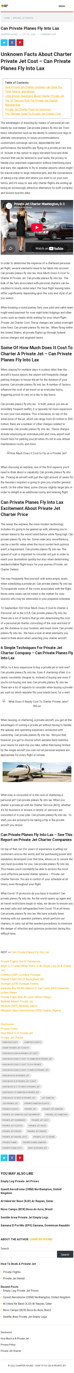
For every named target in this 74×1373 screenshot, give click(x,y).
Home (7, 18)
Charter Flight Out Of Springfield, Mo (22, 979)
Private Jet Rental (23, 18)
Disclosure (7, 1024)
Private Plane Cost (12, 1148)
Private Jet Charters (56, 1115)
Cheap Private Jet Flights (15, 1048)
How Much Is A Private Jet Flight (19, 1081)
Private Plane (9, 1142)
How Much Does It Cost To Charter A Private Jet (27, 1059)
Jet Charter (48, 1098)
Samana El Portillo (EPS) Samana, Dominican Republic (35, 1225)
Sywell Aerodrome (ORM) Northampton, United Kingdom (36, 1297)
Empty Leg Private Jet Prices (20, 1181)
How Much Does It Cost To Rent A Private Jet (25, 1070)
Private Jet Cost (40, 1120)
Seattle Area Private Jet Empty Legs (24, 1217)
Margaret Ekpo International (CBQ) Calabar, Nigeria (31, 1010)
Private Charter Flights (36, 1103)
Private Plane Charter (34, 1142)
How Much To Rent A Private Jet (18, 1098)
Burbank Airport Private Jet (17, 1001)
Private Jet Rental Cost (14, 1137)
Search (5, 1248)
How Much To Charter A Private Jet (20, 1092)
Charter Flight (10, 1042)
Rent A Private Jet (37, 1148)
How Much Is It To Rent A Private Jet (21, 1087)
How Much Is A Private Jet (17, 1033)
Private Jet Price (37, 1126)
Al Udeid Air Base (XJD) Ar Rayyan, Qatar (27, 1201)
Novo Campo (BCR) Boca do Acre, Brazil (26, 1209)
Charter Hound (9, 34)
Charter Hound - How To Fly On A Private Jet (41, 1365)
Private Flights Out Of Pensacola (20, 961)
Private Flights (10, 1109)
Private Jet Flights (12, 1126)
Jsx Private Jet (10, 1103)
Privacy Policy (9, 1028)
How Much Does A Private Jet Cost (20, 1053)
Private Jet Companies (13, 1120)
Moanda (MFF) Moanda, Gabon (19, 1006)
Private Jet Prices (11, 1131)
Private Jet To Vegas (44, 1137)
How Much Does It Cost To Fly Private (21, 1064)
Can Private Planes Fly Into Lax (30, 952)
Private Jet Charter (12, 1037)
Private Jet (30, 1109)
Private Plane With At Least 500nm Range (26, 997)
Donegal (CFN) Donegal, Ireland (19, 983)
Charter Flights (32, 1042)
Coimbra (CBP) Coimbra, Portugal (20, 974)
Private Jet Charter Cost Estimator (20, 1115)
